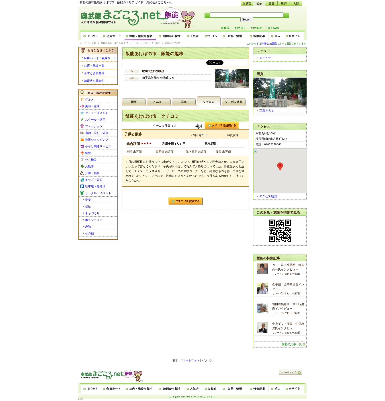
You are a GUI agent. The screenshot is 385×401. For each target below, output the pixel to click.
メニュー (265, 58)
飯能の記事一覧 (292, 344)
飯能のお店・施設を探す (113, 43)
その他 (89, 233)
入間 (296, 3)
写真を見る (266, 110)
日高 (271, 3)
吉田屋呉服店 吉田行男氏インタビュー (288, 308)
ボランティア (93, 220)
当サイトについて (294, 36)
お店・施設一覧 (94, 65)
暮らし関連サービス (98, 146)
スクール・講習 (95, 119)
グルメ (89, 99)
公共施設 (91, 159)
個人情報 (273, 28)
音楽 (88, 200)
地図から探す (170, 36)
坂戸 (284, 3)
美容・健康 (92, 106)
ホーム (91, 36)
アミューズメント (96, 113)
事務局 (225, 28)
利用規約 (256, 28)
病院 (88, 153)
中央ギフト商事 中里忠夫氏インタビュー (288, 328)
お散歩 (89, 166)
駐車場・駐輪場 (95, 186)
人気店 (193, 36)
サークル (211, 36)
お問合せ (240, 28)
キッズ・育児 (93, 179)
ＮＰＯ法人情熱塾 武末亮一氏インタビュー (288, 269)
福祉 (88, 206)
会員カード (113, 36)
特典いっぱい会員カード (100, 58)
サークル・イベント (140, 43)
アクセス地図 (268, 196)
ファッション (93, 126)
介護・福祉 (92, 173)
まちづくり (92, 213)
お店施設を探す (140, 36)
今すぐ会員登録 (94, 73)
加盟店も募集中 (94, 80)
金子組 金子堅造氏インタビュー (288, 289)
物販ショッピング (96, 139)
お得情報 (233, 36)
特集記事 (258, 36)
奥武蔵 (247, 3)
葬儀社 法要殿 (269, 43)
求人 (276, 36)
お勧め (211, 389)
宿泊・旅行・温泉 (96, 133)
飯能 (259, 3)
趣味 (157, 43)
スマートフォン (189, 360)
